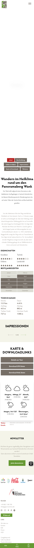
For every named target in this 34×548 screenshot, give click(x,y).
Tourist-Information (6, 542)
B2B (2, 528)
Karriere (3, 525)
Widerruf (6, 515)
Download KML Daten (17, 372)
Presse (2, 530)
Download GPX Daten (17, 366)
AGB (2, 532)
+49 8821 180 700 (6, 504)
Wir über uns (4, 523)
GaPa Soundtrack (5, 540)
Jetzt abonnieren (17, 463)
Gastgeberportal (5, 537)
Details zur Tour (17, 360)
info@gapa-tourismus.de (7, 507)
